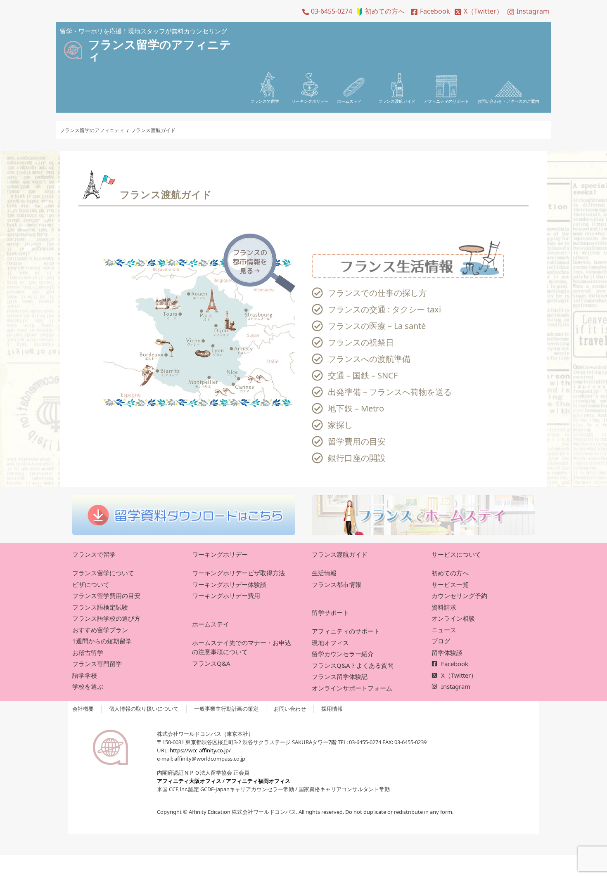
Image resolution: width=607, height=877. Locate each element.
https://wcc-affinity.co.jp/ (200, 750)
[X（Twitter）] (458, 12)
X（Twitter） (483, 11)
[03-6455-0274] (305, 12)
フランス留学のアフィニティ (92, 130)
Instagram (533, 11)
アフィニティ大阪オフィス (189, 781)
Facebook (435, 11)
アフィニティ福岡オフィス (258, 781)
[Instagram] (511, 12)
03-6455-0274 (331, 11)
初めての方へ (385, 11)
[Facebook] (414, 12)
